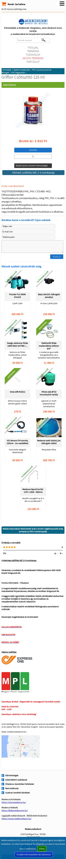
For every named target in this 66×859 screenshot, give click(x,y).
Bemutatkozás (12, 788)
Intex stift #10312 (17, 391)
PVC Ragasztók (18, 72)
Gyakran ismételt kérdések (17, 792)
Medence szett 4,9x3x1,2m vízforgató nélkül (49, 442)
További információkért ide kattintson (33, 854)
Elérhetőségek (11, 775)
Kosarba (33, 150)
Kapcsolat (33, 61)
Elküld (56, 256)
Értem (42, 848)
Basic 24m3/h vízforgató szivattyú (49, 295)
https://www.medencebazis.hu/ (16, 818)
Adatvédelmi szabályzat (16, 779)
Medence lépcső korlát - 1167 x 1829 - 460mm (33, 490)
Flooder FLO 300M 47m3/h (17, 295)
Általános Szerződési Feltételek (19, 784)
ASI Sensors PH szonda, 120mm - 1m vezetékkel (17, 442)
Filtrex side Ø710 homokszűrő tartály (49, 393)
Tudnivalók (33, 54)
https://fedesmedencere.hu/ (15, 810)
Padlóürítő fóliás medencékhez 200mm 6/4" (49, 346)
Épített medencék (22, 69)
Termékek (33, 51)
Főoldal (33, 47)
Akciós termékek (33, 58)
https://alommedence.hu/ (14, 802)
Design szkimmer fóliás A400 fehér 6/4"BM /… (17, 344)
